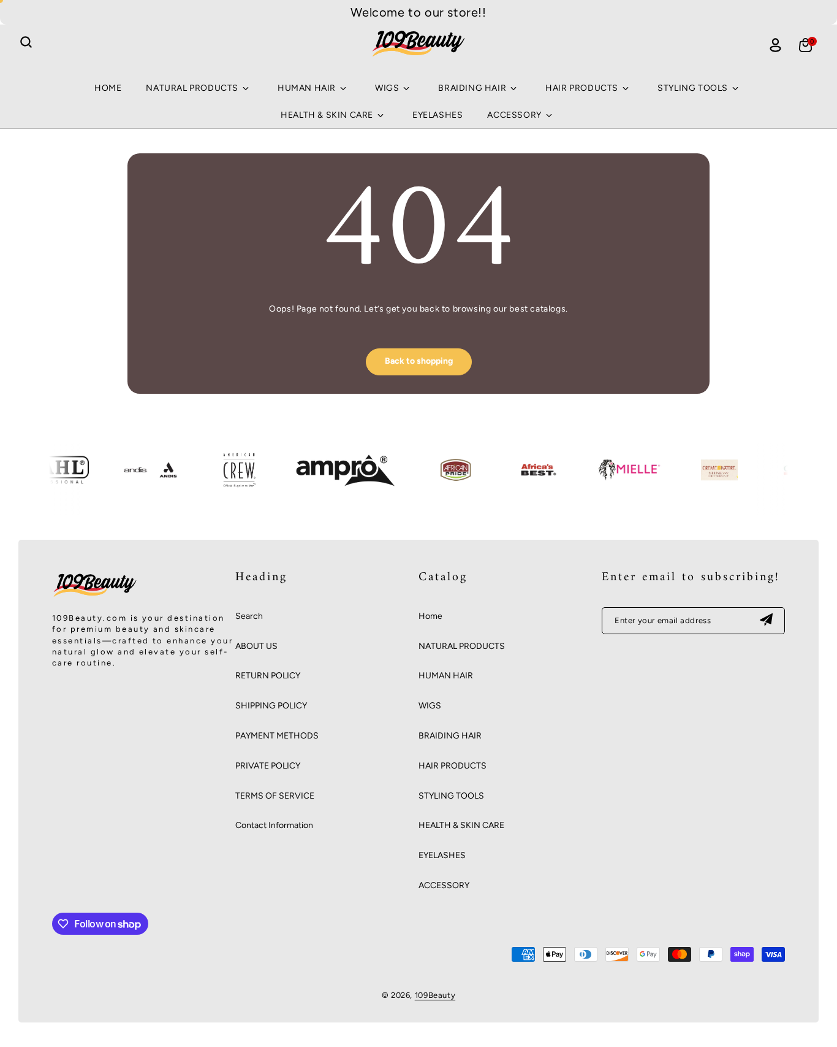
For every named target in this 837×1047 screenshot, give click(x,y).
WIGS (429, 705)
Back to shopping (419, 361)
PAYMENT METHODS (277, 736)
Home (430, 616)
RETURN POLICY (267, 675)
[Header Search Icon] (25, 42)
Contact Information (274, 825)
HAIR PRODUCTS (452, 766)
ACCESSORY (443, 885)
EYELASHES (442, 855)
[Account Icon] (775, 44)
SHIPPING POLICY (271, 705)
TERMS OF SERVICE (274, 796)
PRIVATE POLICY (267, 766)
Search (249, 616)
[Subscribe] (766, 621)
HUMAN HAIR (445, 675)
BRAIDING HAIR (450, 736)
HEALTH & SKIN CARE (461, 825)
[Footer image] (95, 596)
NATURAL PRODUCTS (461, 646)
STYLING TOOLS (451, 796)
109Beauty (435, 995)
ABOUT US (256, 646)
